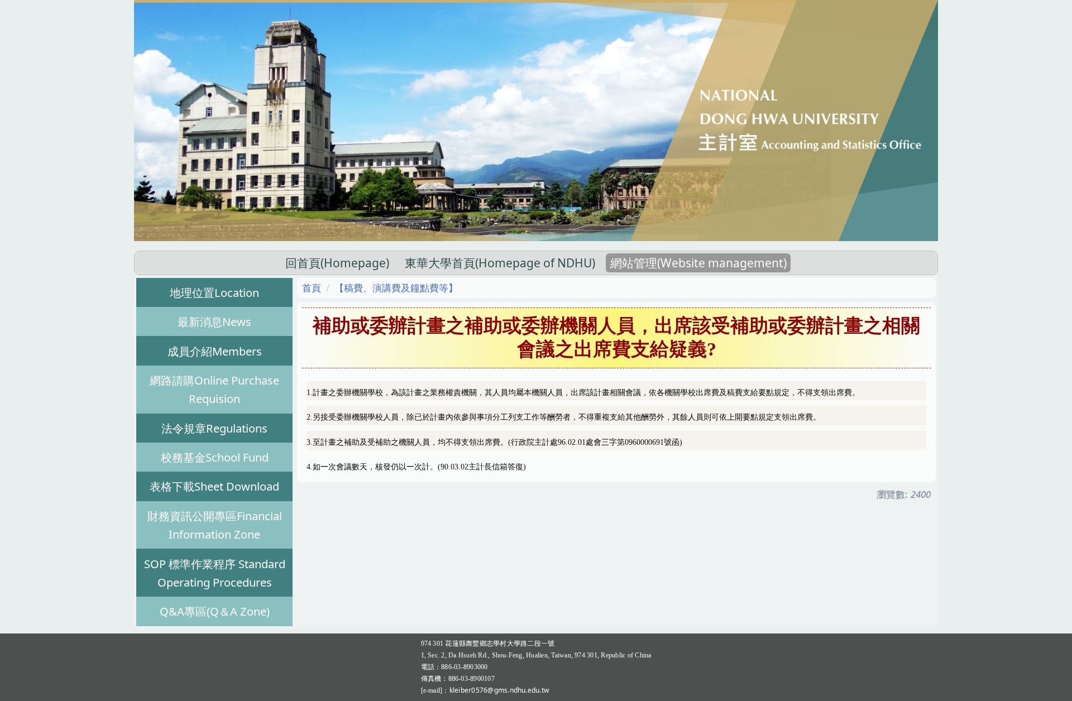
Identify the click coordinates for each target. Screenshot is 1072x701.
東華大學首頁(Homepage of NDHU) (500, 263)
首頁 (311, 287)
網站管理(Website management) (698, 263)
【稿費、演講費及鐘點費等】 (396, 287)
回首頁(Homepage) (337, 263)
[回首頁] (536, 119)
